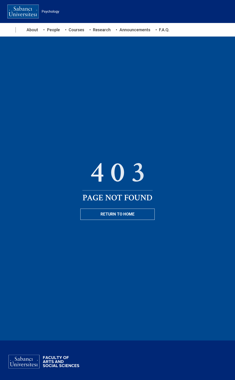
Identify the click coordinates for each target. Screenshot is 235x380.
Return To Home (117, 214)
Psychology (50, 11)
